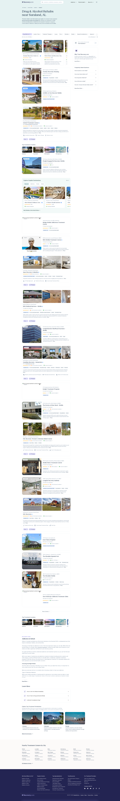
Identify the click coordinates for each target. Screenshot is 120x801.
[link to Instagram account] (96, 788)
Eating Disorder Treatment (58, 778)
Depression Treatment (57, 780)
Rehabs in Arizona (25, 785)
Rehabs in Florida (25, 778)
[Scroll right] (97, 34)
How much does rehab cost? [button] (81, 74)
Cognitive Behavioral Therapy (43, 781)
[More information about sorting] (97, 37)
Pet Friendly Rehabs (41, 788)
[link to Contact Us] (84, 788)
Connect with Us (88, 786)
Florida (37, 183)
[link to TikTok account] (93, 788)
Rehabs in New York (26, 781)
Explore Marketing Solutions (90, 780)
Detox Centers (40, 780)
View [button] (25, 139)
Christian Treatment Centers (58, 789)
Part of (30, 124)
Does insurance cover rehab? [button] (81, 70)
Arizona (24, 726)
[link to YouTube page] (90, 788)
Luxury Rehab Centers (41, 778)
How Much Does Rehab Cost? (74, 784)
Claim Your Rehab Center (89, 778)
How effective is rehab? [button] (80, 81)
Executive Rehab (55, 781)
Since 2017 (91, 56)
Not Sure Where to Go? (27, 776)
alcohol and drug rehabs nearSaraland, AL (31, 20)
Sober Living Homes (41, 783)
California (32, 183)
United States (30, 7)
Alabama (35, 7)
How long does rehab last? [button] (81, 77)
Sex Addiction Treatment (57, 788)
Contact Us (86, 783)
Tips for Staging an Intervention (74, 783)
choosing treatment (42, 647)
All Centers (24, 7)
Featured (26, 183)
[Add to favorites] (39, 69)
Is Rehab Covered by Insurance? (74, 781)
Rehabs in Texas (25, 783)
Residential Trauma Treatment (58, 786)
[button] (92, 37)
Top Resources (71, 776)
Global (42, 183)
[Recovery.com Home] (27, 2)
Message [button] (33, 139)
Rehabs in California (26, 780)
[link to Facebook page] (99, 788)
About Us (86, 781)
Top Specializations (57, 776)
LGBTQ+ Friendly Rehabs (42, 785)
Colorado (46, 726)
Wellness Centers (40, 786)
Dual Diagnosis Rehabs (57, 785)
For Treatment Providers (90, 776)
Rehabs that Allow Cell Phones (43, 789)
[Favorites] (96, 2)
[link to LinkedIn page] (87, 788)
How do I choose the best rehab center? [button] (84, 84)
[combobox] (52, 2)
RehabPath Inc (77, 795)
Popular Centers (41, 776)
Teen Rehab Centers (56, 783)
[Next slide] (67, 52)
